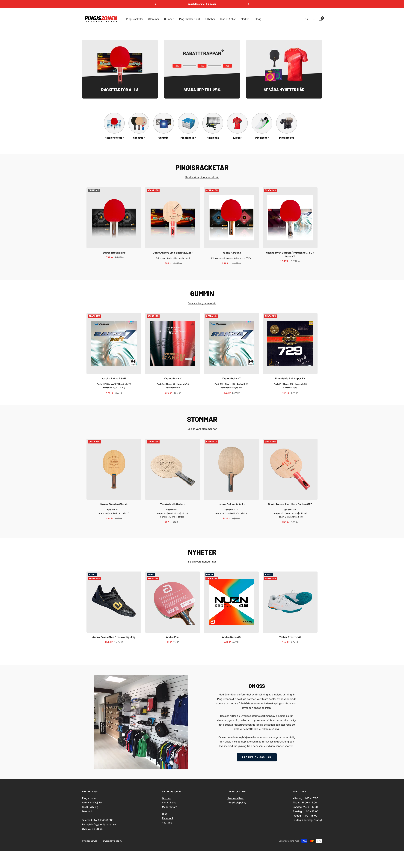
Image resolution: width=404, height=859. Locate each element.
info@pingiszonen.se (103, 824)
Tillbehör (210, 19)
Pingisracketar (134, 19)
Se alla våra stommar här (202, 428)
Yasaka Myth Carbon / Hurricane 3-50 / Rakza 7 (290, 254)
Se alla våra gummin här (202, 303)
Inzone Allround (231, 252)
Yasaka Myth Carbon (172, 504)
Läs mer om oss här (256, 757)
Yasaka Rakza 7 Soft (114, 378)
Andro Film (172, 637)
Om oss (166, 798)
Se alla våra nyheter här (202, 561)
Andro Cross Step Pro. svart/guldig (114, 637)
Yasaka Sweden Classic (114, 504)
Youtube (167, 822)
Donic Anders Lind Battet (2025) (173, 252)
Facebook (167, 818)
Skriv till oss (169, 802)
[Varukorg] (320, 19)
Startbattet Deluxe (114, 252)
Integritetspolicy (236, 802)
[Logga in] (313, 19)
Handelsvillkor (235, 798)
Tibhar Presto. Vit (290, 637)
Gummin (169, 19)
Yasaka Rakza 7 (231, 378)
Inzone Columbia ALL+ (231, 504)
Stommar (153, 19)
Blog (164, 813)
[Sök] (307, 19)
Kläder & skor (228, 19)
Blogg (258, 19)
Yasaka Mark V (172, 378)
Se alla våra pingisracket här (202, 177)
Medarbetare (169, 806)
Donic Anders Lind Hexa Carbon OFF (290, 504)
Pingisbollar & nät (189, 19)
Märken (245, 19)
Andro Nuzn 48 (231, 637)
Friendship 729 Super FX (290, 378)
